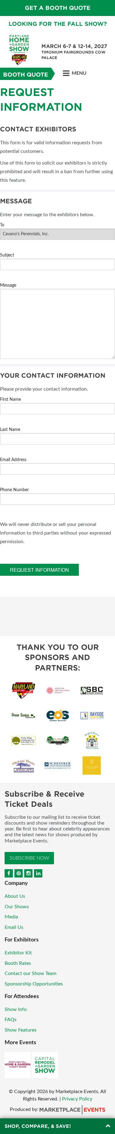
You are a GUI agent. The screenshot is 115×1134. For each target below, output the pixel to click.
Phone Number (14, 490)
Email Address (13, 460)
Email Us (14, 927)
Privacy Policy (77, 1098)
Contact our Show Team (30, 973)
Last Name (10, 430)
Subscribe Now (29, 858)
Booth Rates (18, 963)
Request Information (39, 569)
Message (8, 285)
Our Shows (17, 906)
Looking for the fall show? (58, 24)
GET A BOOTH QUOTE (57, 8)
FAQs (11, 1019)
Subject (7, 255)
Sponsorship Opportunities (34, 983)
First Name (10, 399)
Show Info (16, 1009)
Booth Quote (25, 74)
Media (11, 916)
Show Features (20, 1030)
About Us (15, 896)
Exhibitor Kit (18, 952)
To (2, 225)
